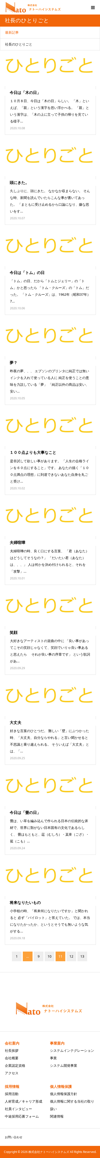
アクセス (11, 1073)
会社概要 (11, 1058)
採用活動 (11, 1093)
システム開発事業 (63, 1065)
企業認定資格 (15, 1065)
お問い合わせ (13, 1137)
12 (71, 956)
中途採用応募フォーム (22, 1116)
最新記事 (12, 32)
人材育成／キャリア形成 (23, 1101)
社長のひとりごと (18, 44)
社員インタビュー (18, 1108)
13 (82, 956)
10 (49, 956)
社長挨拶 (11, 1050)
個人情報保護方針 (63, 1093)
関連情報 (57, 1116)
